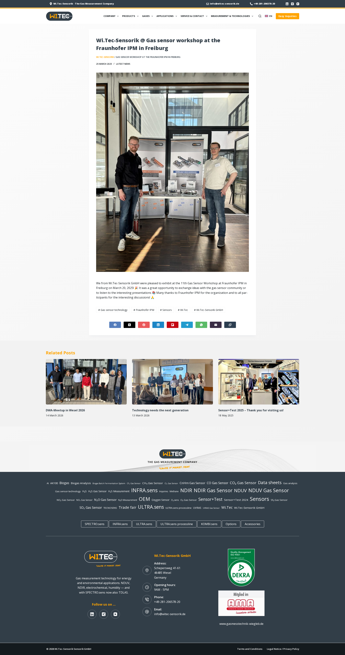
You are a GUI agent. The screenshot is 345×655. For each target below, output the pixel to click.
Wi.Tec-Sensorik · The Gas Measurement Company (83, 3)
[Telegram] (187, 325)
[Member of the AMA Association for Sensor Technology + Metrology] (241, 603)
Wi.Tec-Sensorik (105, 57)
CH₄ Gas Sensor (152, 483)
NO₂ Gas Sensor (66, 500)
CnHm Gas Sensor (192, 483)
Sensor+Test (210, 499)
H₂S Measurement (119, 491)
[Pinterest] (144, 325)
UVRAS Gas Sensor (211, 508)
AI (48, 483)
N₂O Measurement (127, 500)
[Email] (216, 325)
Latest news (123, 63)
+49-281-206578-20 (264, 3)
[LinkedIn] (287, 4)
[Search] (260, 16)
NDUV (240, 490)
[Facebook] (115, 325)
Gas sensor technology (112, 310)
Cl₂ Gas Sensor (171, 483)
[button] (268, 16)
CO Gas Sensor (217, 483)
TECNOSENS (110, 507)
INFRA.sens (144, 490)
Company (109, 16)
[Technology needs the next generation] (172, 382)
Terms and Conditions (249, 649)
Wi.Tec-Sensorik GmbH (208, 310)
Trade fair (127, 507)
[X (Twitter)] (129, 325)
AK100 (54, 483)
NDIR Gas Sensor (213, 490)
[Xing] (292, 4)
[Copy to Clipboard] (230, 325)
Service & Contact (192, 16)
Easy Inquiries (287, 16)
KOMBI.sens (209, 524)
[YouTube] (297, 4)
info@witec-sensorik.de (224, 3)
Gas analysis (290, 483)
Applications (165, 16)
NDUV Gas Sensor (268, 490)
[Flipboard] (172, 325)
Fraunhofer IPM (144, 310)
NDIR (186, 490)
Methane (174, 491)
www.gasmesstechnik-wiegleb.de (241, 624)
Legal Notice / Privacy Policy (283, 649)
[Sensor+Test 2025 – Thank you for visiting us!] (258, 382)
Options (231, 524)
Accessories (252, 524)
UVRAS (197, 507)
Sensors (166, 310)
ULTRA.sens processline (178, 507)
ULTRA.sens (151, 507)
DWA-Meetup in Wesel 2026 (65, 410)
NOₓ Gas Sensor (84, 500)
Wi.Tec (183, 310)
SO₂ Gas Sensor (91, 507)
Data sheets (270, 482)
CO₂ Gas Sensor (243, 482)
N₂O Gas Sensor (105, 500)
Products (128, 16)
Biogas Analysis (81, 483)
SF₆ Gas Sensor (279, 500)
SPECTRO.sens (94, 524)
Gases (146, 16)
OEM (144, 498)
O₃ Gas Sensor (188, 500)
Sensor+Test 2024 (236, 500)
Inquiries (163, 491)
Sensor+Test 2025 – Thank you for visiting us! (251, 410)
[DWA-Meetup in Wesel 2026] (86, 382)
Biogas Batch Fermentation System (109, 483)
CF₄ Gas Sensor (134, 483)
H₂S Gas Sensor (97, 491)
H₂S (84, 491)
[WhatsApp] (201, 325)
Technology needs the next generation (160, 410)
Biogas (64, 483)
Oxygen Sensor (160, 500)
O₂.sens (175, 500)
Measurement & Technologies (230, 16)
